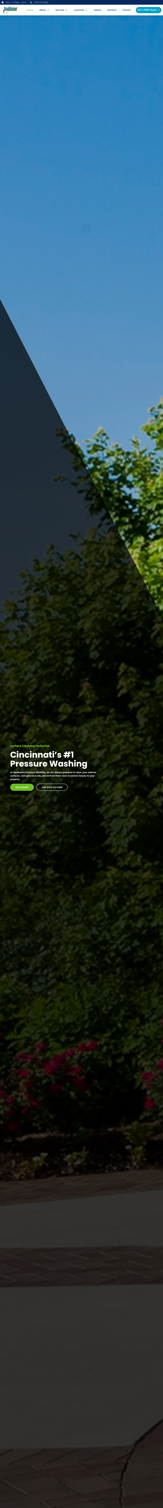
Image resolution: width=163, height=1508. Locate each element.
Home (30, 10)
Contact (127, 10)
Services (60, 10)
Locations (79, 10)
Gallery (97, 10)
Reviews (111, 10)
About (42, 10)
